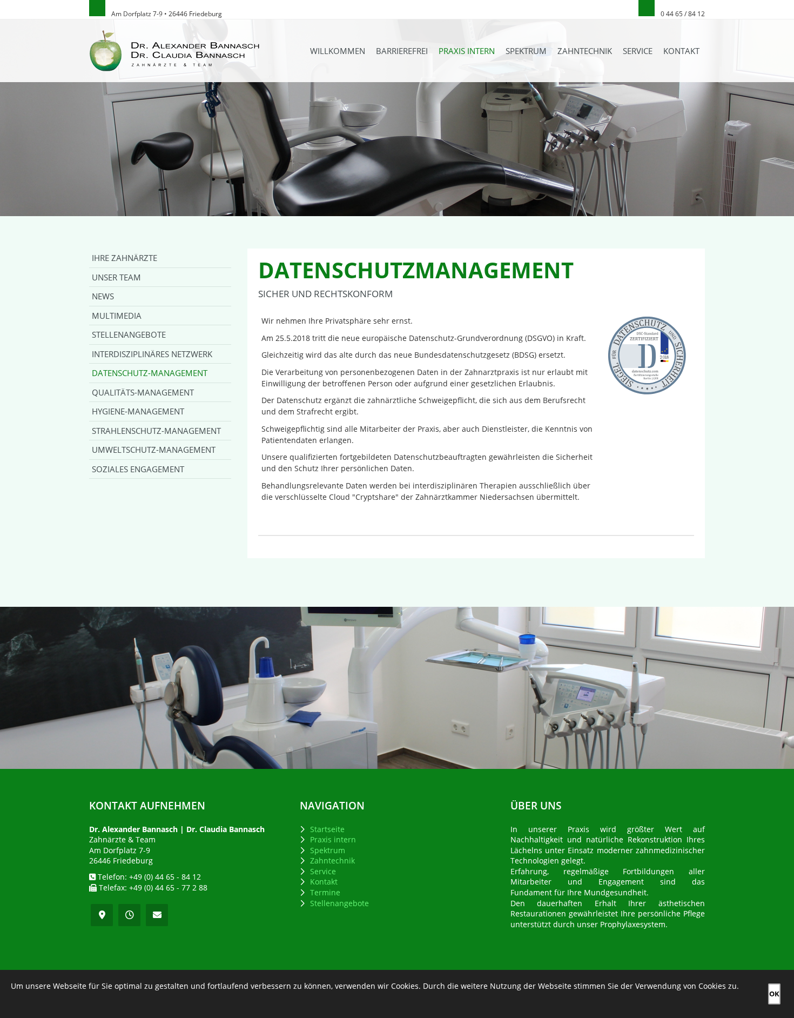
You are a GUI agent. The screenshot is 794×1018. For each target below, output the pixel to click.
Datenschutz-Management (149, 372)
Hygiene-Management (138, 411)
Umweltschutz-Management (154, 449)
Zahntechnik (584, 50)
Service (637, 50)
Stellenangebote (129, 334)
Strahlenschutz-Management (156, 430)
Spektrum (526, 50)
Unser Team (116, 277)
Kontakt (681, 50)
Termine (325, 892)
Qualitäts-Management (143, 392)
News (103, 296)
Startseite (327, 829)
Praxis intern (467, 50)
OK (774, 994)
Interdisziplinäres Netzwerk (152, 354)
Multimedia (117, 315)
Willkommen (337, 50)
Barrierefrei (402, 50)
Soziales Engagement (138, 469)
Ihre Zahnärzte (124, 257)
